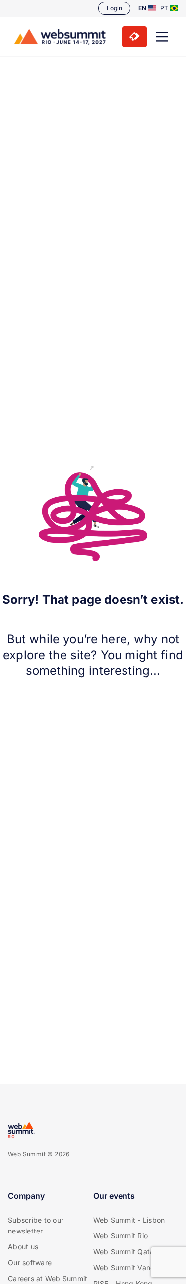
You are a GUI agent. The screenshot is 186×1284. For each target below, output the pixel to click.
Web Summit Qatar (125, 1251)
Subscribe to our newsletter (35, 1225)
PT (164, 8)
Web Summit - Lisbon (129, 1220)
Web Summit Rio (120, 1236)
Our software (30, 1262)
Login (114, 8)
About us (23, 1246)
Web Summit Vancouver (133, 1267)
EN (142, 8)
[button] (162, 37)
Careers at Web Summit (47, 1278)
